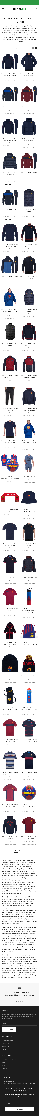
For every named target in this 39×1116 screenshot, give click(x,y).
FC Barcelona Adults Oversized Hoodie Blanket (10, 311)
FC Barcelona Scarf (10, 509)
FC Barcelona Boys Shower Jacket (29, 376)
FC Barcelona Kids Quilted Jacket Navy (29, 577)
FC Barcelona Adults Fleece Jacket (29, 277)
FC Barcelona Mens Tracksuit (10, 107)
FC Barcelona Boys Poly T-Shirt (29, 837)
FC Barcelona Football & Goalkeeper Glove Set (10, 477)
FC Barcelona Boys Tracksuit (29, 173)
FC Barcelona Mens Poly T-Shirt (10, 740)
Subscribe (19, 1109)
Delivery (4, 1049)
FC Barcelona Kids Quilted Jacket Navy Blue (10, 174)
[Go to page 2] (23, 850)
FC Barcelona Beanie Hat (10, 676)
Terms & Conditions (8, 1040)
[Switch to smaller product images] (36, 48)
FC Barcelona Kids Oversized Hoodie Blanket (29, 442)
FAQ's (3, 1071)
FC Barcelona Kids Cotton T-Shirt (10, 544)
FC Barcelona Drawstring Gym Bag (29, 643)
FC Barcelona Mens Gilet (29, 210)
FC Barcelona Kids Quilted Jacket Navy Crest (29, 140)
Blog (3, 1065)
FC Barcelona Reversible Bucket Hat (29, 511)
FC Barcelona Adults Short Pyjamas (29, 476)
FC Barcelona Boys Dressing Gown (10, 643)
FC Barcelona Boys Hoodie (10, 837)
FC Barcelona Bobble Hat (29, 676)
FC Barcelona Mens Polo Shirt (29, 544)
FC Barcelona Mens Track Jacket (29, 245)
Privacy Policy (6, 1043)
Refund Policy (6, 1046)
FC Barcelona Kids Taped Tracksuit (10, 139)
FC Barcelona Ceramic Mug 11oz (10, 708)
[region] (19, 992)
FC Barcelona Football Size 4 (29, 805)
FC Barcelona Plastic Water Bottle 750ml (29, 708)
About (4, 1062)
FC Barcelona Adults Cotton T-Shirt (10, 441)
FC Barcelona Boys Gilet (29, 310)
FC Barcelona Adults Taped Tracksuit (10, 74)
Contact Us (5, 1068)
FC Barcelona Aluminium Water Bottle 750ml (29, 610)
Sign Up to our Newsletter (10, 1059)
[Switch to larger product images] (33, 48)
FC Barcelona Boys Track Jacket (29, 344)
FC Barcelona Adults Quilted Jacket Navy (29, 74)
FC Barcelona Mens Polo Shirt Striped (29, 740)
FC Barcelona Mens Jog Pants (10, 409)
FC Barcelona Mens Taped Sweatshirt (10, 245)
